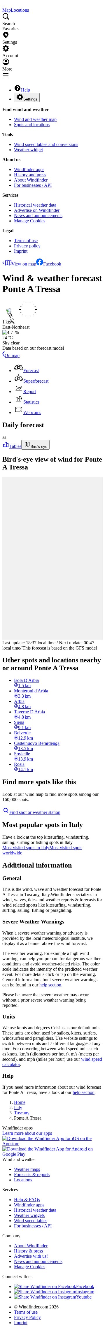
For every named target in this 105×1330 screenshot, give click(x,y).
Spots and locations (32, 124)
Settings (30, 99)
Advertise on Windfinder (37, 210)
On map (12, 355)
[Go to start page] (3, 4)
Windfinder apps (29, 169)
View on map (23, 263)
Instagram (85, 1291)
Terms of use (26, 240)
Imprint (20, 251)
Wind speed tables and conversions (46, 144)
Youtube (84, 1296)
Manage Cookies (29, 220)
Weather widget (28, 149)
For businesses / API (33, 185)
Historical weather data (35, 205)
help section (50, 984)
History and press (30, 174)
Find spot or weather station (34, 812)
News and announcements (38, 215)
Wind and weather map (35, 119)
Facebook (52, 263)
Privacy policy (27, 245)
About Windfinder (31, 179)
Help (25, 89)
